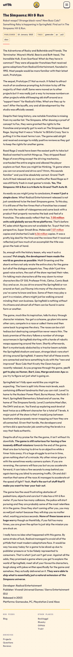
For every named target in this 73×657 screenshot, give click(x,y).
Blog (5, 618)
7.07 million (57, 229)
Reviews (7, 646)
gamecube (49, 34)
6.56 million (41, 233)
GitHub (41, 625)
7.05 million (57, 217)
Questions (8, 642)
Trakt (40, 628)
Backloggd (43, 618)
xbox (6, 40)
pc (57, 34)
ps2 (61, 34)
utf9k (7, 5)
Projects (7, 639)
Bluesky (41, 622)
